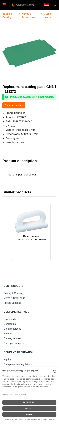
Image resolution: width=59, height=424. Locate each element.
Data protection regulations (18, 364)
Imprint (7, 359)
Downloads (10, 319)
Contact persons (12, 328)
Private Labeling (12, 303)
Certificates (10, 324)
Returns (8, 333)
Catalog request (12, 338)
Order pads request (14, 343)
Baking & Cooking (13, 293)
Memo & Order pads (14, 298)
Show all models (14, 105)
